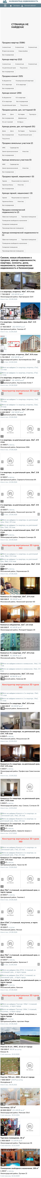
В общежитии (6, 80)
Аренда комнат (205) (11, 93)
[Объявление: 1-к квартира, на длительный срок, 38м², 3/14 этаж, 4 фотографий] (20, 556)
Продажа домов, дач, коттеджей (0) (19, 110)
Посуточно (23, 68)
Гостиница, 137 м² (8, 1108)
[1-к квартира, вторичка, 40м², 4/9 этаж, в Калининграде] (10, 289)
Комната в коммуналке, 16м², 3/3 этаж (17, 674)
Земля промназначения (10, 151)
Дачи (12, 114)
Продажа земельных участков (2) (17, 143)
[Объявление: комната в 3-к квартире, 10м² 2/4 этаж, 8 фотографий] (20, 594)
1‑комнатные (6, 47)
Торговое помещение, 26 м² (12, 1138)
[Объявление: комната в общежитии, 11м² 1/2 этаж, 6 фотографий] (20, 622)
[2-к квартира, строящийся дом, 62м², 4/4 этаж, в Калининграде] (10, 320)
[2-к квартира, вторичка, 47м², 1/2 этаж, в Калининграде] (20, 369)
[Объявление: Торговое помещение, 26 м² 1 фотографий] (20, 1136)
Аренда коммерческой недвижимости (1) (20, 234)
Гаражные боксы (7, 185)
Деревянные (22, 118)
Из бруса (20, 122)
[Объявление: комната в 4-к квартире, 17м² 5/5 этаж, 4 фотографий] (20, 651)
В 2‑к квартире (7, 84)
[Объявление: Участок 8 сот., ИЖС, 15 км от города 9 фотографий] (20, 1044)
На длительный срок (9, 68)
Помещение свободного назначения (14, 220)
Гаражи (4, 181)
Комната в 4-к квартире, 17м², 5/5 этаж (17, 653)
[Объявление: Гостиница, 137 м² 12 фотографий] (20, 1105)
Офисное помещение (9, 217)
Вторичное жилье (8, 51)
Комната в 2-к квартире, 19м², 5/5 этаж (17, 703)
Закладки (16, 5)
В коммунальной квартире (24, 80)
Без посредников (8, 55)
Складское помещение (9, 224)
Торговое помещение (28, 217)
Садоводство (14, 147)
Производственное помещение (13, 228)
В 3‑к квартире (21, 84)
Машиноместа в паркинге (20, 181)
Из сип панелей (7, 122)
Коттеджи (21, 114)
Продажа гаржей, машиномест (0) (18, 177)
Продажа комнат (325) (12, 76)
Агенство (25, 151)
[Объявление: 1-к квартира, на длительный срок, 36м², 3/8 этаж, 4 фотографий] (10, 470)
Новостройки (23, 51)
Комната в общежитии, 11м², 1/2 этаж (16, 625)
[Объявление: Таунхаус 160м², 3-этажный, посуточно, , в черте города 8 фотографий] (20, 1006)
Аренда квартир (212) (12, 59)
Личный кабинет (30, 5)
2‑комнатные (19, 47)
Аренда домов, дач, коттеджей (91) (18, 127)
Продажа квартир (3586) (13, 43)
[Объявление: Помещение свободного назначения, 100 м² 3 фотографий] (20, 1166)
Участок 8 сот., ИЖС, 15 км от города (16, 1047)
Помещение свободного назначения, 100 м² (19, 1168)
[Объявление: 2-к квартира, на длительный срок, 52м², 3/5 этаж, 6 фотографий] (10, 503)
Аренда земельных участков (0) (16, 160)
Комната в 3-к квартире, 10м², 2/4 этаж (17, 597)
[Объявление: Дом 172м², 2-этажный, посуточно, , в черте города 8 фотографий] (10, 920)
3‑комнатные (32, 47)
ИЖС (3, 147)
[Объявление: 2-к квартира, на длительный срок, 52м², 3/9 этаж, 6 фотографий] (20, 522)
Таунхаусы (32, 114)
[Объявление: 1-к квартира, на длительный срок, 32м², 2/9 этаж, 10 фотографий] (10, 438)
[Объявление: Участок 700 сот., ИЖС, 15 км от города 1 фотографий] (20, 1075)
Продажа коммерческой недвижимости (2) (13, 211)
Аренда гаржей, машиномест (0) (17, 193)
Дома (4, 114)
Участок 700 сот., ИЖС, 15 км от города (17, 1077)
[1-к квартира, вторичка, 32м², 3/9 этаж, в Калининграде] (20, 401)
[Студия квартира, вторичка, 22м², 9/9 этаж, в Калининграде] (10, 352)
